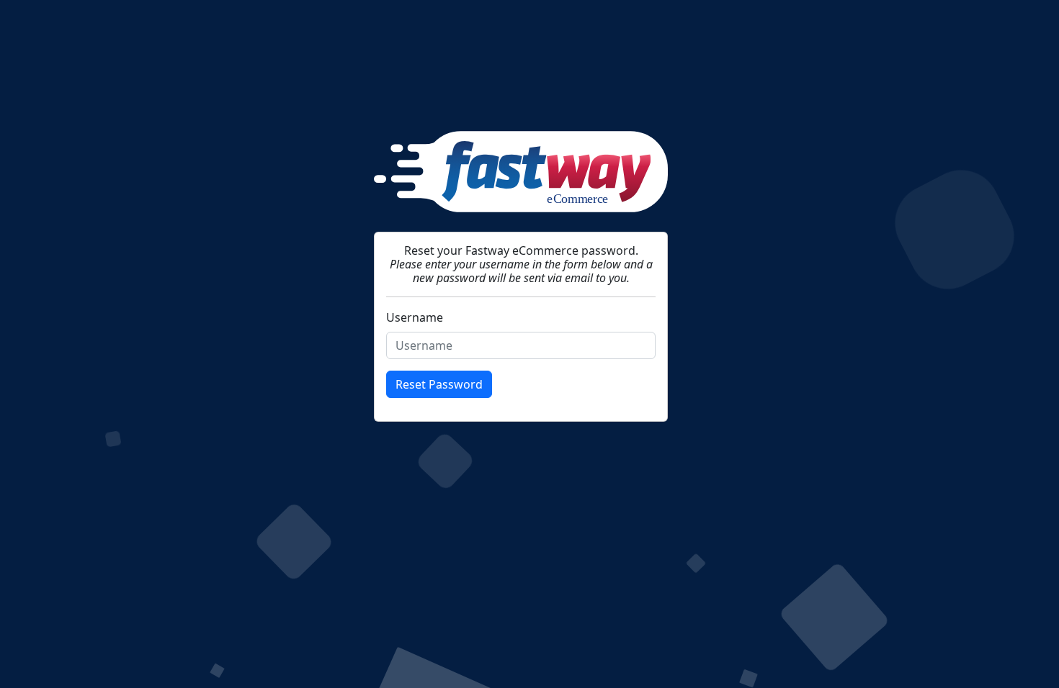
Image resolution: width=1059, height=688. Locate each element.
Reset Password (439, 384)
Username (414, 317)
